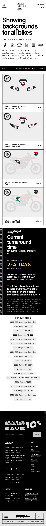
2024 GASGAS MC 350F (23, 356)
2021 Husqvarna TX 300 (23, 373)
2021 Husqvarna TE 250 (23, 391)
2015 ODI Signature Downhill (23, 386)
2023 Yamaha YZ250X (23, 399)
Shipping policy (31, 493)
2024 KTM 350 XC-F (23, 361)
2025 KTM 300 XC (32, 378)
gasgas (19, 9)
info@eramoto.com (11, 501)
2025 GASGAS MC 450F (23, 331)
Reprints (34, 459)
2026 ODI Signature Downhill (23, 352)
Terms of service (32, 501)
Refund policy (30, 496)
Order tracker (36, 452)
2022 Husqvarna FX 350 (23, 348)
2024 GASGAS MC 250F (23, 326)
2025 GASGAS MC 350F (23, 365)
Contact (33, 467)
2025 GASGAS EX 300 (15, 378)
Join (37, 435)
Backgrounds (22, 6)
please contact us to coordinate (26, 311)
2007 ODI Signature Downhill (23, 322)
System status (36, 472)
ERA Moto (20, 4)
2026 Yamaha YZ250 (23, 382)
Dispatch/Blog (36, 454)
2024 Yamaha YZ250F (23, 369)
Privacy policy (31, 498)
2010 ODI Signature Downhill (23, 395)
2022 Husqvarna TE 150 (23, 335)
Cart (39, 516)
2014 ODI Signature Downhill (23, 339)
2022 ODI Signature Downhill (23, 343)
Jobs (32, 469)
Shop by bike (35, 457)
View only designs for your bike (17, 39)
